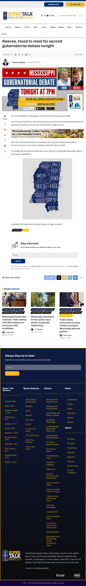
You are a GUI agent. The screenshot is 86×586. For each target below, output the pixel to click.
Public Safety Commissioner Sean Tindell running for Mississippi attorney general (70, 325)
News (25, 230)
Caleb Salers (10, 332)
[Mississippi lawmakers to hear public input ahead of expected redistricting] (43, 299)
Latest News (8, 309)
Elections (17, 230)
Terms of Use (36, 266)
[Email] (19, 54)
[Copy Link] (22, 54)
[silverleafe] (47, 133)
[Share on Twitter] (15, 54)
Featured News (9, 312)
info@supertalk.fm (41, 568)
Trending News (66, 315)
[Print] (26, 54)
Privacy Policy (73, 266)
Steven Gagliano (19, 62)
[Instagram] (50, 15)
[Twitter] (44, 15)
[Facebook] (42, 15)
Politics (20, 312)
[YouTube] (47, 15)
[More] (29, 54)
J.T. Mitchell (38, 329)
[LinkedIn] (53, 15)
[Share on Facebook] (12, 54)
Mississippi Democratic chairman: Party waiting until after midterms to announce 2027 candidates (14, 322)
